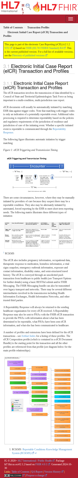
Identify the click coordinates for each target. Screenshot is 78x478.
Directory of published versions (28, 55)
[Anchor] (71, 70)
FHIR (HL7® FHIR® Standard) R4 (44, 48)
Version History (52, 471)
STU (7, 48)
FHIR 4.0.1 (41, 464)
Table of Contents (20, 471)
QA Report (36, 471)
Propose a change (35, 475)
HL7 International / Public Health (35, 460)
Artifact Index (28, 336)
